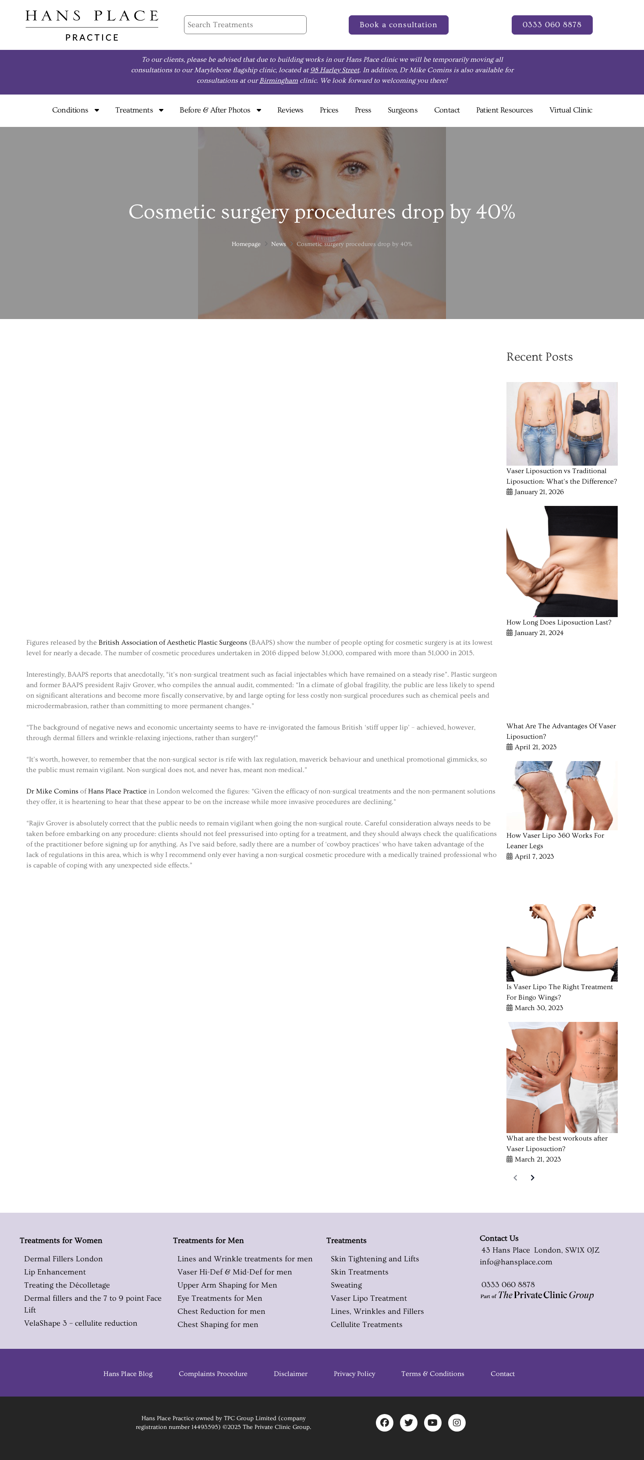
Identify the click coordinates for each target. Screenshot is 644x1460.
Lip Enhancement (55, 1272)
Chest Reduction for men (221, 1311)
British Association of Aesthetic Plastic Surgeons (173, 642)
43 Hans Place (505, 1250)
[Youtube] (433, 1423)
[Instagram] (457, 1423)
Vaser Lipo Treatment (369, 1298)
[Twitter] (409, 1423)
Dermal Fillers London (63, 1258)
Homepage (246, 244)
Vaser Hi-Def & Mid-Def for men (234, 1272)
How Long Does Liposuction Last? (558, 622)
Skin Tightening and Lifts (375, 1258)
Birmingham (278, 80)
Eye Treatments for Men (219, 1298)
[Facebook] (384, 1423)
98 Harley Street (334, 70)
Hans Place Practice (117, 791)
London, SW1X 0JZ (566, 1250)
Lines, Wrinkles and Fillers (377, 1311)
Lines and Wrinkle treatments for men (245, 1258)
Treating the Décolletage (67, 1285)
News (278, 244)
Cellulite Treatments (367, 1324)
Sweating (346, 1285)
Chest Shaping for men (217, 1324)
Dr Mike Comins (52, 791)
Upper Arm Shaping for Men (227, 1285)
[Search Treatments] (245, 24)
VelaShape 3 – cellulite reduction (81, 1323)
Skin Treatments (360, 1272)
